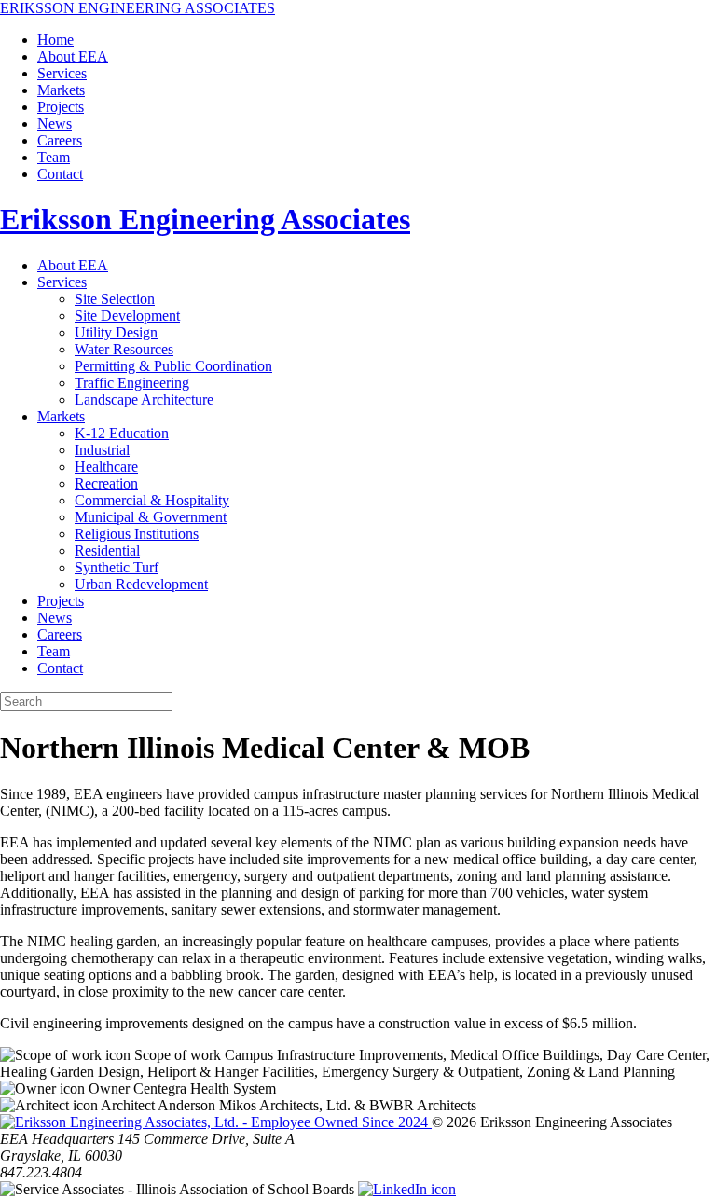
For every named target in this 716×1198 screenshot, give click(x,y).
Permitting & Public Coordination (173, 366)
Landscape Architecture (144, 399)
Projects (60, 107)
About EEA (72, 56)
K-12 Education (122, 433)
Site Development (127, 316)
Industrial (102, 450)
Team (53, 157)
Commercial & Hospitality (152, 500)
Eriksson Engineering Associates (205, 219)
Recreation (106, 483)
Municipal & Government (151, 517)
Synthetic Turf (116, 567)
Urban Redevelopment (141, 584)
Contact (60, 174)
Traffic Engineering (132, 383)
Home (55, 40)
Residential (107, 550)
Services (62, 73)
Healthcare (106, 467)
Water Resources (124, 349)
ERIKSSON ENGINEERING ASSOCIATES (137, 8)
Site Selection (115, 299)
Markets (61, 90)
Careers (59, 140)
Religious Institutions (137, 534)
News (54, 123)
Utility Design (116, 332)
